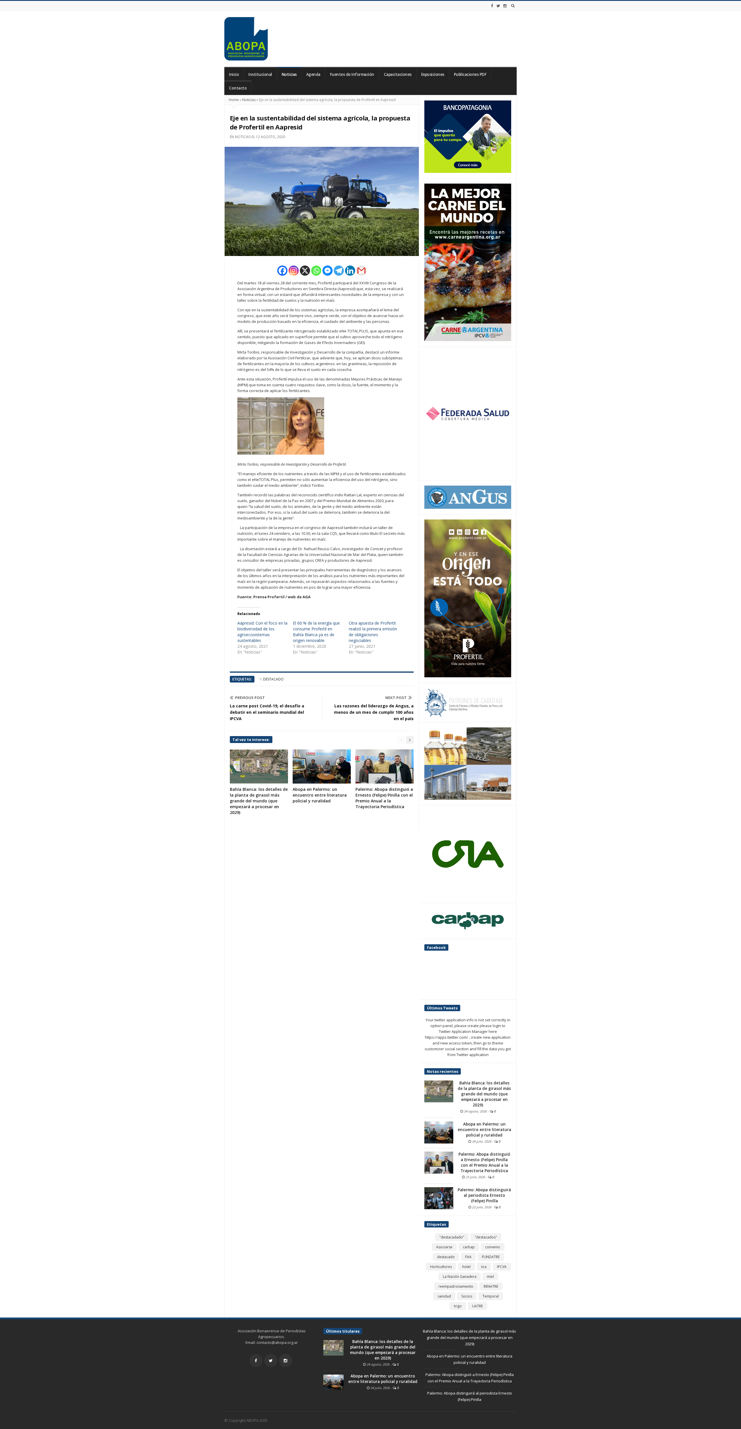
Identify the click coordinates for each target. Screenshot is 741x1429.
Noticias (289, 74)
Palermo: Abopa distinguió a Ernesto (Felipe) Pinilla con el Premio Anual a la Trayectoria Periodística (384, 797)
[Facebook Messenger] (327, 271)
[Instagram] (505, 5)
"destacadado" (451, 1237)
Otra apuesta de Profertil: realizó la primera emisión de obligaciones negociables (373, 631)
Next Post (396, 697)
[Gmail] (361, 271)
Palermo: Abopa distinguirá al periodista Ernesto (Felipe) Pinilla (484, 1195)
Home (234, 99)
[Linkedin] (350, 271)
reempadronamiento (456, 1286)
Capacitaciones (398, 74)
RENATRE (491, 1286)
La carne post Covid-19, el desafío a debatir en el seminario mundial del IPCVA (267, 712)
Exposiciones (432, 74)
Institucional (260, 74)
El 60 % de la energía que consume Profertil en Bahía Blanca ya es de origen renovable (316, 631)
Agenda (313, 74)
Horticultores (441, 1266)
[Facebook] (492, 5)
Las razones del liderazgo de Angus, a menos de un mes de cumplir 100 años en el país (374, 712)
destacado (273, 679)
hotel (466, 1266)
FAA (468, 1256)
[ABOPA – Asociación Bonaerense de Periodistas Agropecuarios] (246, 39)
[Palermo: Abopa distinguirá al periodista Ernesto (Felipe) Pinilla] (438, 1198)
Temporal (491, 1296)
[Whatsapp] (316, 271)
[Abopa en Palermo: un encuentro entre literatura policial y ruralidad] (438, 1132)
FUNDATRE (491, 1256)
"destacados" (486, 1237)
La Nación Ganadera (459, 1276)
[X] (305, 271)
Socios (466, 1296)
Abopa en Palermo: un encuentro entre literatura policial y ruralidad (320, 795)
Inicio (234, 74)
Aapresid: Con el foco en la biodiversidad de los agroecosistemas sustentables (262, 631)
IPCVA (502, 1266)
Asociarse (444, 1247)
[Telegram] (339, 271)
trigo (458, 1306)
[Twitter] (498, 5)
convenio (492, 1247)
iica (484, 1266)
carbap (469, 1247)
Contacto (238, 88)
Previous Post (250, 697)
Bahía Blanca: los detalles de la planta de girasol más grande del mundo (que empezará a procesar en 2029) (259, 800)
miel (490, 1276)
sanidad (444, 1296)
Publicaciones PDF (470, 74)
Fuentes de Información (352, 74)
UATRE (477, 1306)
